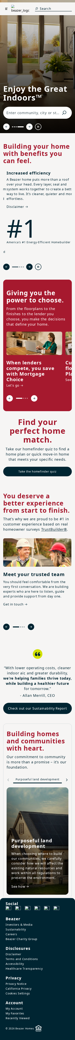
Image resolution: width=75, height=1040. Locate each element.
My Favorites (15, 1013)
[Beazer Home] (20, 9)
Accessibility (15, 964)
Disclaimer (13, 954)
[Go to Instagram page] (18, 909)
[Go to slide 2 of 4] (19, 126)
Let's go (12, 385)
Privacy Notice (16, 984)
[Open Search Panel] (36, 8)
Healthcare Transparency (24, 968)
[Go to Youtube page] (47, 909)
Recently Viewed (18, 1018)
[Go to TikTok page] (27, 909)
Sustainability (16, 929)
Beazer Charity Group (21, 939)
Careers (11, 934)
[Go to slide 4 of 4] (23, 126)
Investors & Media (19, 924)
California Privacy (19, 988)
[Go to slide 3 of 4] (21, 126)
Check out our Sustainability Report (37, 708)
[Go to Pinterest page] (56, 909)
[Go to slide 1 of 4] (15, 126)
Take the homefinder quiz (37, 471)
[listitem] (34, 360)
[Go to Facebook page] (8, 909)
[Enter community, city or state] (64, 113)
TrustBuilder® (54, 529)
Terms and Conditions (22, 959)
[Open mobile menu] (6, 9)
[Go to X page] (37, 909)
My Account (14, 1008)
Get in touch (13, 604)
